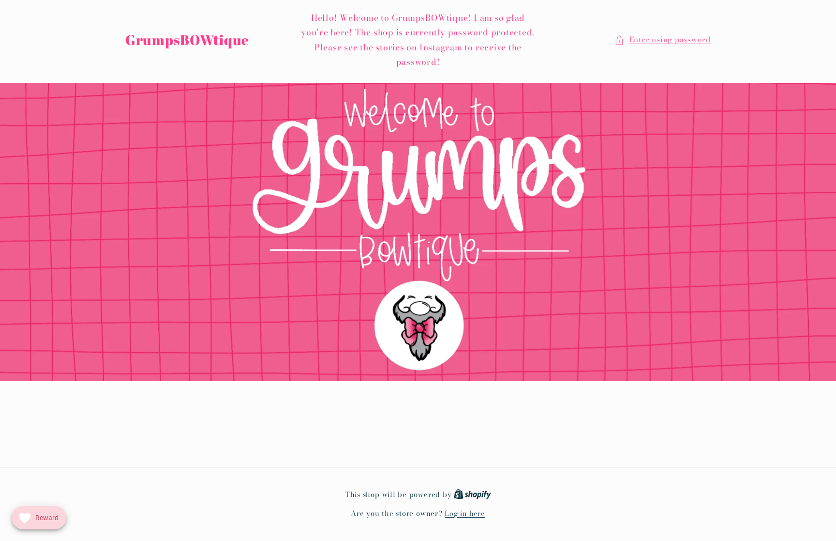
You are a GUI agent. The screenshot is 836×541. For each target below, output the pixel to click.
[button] (662, 39)
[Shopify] (472, 494)
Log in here (465, 514)
